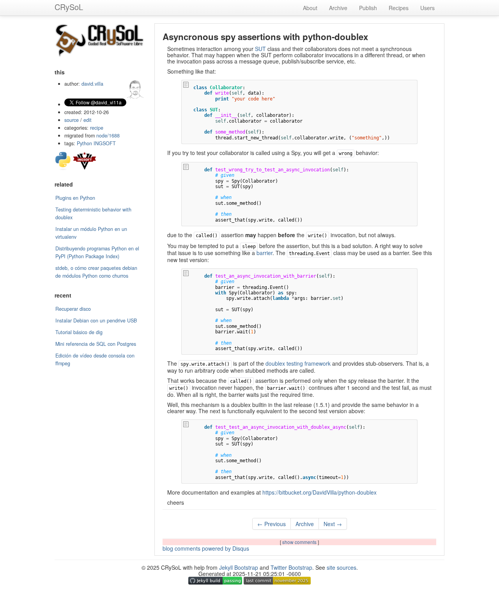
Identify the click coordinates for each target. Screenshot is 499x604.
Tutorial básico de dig (79, 332)
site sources (341, 567)
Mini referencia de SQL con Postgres (95, 343)
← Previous (271, 524)
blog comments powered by (206, 548)
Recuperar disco (73, 308)
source (71, 119)
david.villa (92, 83)
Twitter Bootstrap (291, 567)
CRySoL (69, 6)
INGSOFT (105, 143)
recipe (96, 127)
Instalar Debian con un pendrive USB (96, 320)
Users (427, 8)
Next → (333, 524)
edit (87, 119)
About (310, 8)
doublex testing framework (298, 363)
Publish (368, 8)
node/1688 (108, 135)
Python (84, 143)
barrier (265, 253)
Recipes (399, 8)
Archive (338, 8)
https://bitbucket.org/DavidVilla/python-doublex (319, 492)
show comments (300, 542)
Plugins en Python (75, 197)
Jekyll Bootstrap (238, 567)
